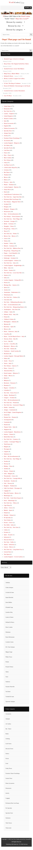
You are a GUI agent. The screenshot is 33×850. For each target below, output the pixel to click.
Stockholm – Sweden (9, 481)
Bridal (5, 378)
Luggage (6, 490)
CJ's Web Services (23, 844)
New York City (8, 111)
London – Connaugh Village (11, 441)
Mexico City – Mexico (10, 236)
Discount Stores (8, 539)
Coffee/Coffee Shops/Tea (10, 167)
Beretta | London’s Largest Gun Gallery (14, 78)
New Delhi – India (9, 525)
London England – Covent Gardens (13, 556)
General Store (7, 552)
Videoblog (8, 844)
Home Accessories (9, 123)
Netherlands (7, 294)
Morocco (6, 329)
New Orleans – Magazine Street (12, 201)
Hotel (5, 192)
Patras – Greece (8, 368)
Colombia (6, 390)
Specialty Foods (8, 148)
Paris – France (7, 155)
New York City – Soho (10, 263)
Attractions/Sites (8, 370)
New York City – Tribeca (10, 503)
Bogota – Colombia (9, 388)
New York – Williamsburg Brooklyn (13, 302)
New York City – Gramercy (11, 439)
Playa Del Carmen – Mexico (11, 493)
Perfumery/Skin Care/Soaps (11, 199)
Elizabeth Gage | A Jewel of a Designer (14, 59)
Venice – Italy (7, 363)
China (5, 162)
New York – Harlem (9, 348)
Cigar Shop (7, 505)
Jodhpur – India (8, 312)
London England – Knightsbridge (13, 265)
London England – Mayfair (11, 187)
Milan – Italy (7, 268)
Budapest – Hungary (9, 209)
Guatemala (7, 422)
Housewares (7, 211)
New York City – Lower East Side (13, 272)
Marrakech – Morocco (10, 346)
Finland (6, 512)
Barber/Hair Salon (8, 436)
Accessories (7, 140)
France (5, 152)
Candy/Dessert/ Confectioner (11, 194)
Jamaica (6, 275)
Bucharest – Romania (9, 383)
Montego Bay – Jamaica (10, 285)
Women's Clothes (8, 118)
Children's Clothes (9, 319)
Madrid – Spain (8, 510)
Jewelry (6, 135)
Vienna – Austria (8, 270)
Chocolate (6, 299)
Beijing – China (8, 466)
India (5, 277)
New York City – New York (11, 527)
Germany (6, 170)
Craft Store (7, 150)
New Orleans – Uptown (10, 365)
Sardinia (6, 468)
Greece (6, 238)
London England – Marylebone (12, 432)
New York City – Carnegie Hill (12, 478)
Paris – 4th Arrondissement (11, 456)
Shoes (5, 231)
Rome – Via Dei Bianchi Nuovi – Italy (14, 336)
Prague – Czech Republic (10, 253)
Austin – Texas (8, 361)
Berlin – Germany (8, 223)
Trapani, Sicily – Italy (9, 427)
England (6, 125)
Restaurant (6, 108)
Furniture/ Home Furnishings (11, 138)
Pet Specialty (7, 517)
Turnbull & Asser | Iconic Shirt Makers (14, 68)
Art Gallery (7, 145)
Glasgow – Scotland (9, 397)
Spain (5, 287)
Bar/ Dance (7, 172)
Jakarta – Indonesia (9, 544)
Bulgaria (6, 446)
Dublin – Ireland (8, 407)
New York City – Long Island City (13, 549)
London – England (9, 113)
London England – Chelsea (11, 260)
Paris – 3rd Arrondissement (11, 214)
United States (7, 106)
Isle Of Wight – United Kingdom (12, 412)
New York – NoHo (9, 542)
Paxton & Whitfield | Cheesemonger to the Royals (17, 86)
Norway (6, 463)
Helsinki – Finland (9, 515)
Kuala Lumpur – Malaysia (11, 373)
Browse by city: (14, 26)
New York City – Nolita (10, 233)
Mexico (6, 177)
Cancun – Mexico (8, 547)
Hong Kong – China (9, 228)
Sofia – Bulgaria (8, 473)
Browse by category (14, 30)
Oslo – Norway (8, 483)
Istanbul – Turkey (8, 243)
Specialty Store (8, 130)
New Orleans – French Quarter (12, 216)
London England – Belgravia (11, 143)
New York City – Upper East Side (12, 197)
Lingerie (6, 451)
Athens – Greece (8, 507)
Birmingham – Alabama (10, 321)
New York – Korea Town (10, 392)
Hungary (6, 206)
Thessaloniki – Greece (10, 476)
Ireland (6, 414)
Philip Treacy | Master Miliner (11, 73)
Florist (5, 282)
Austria (6, 290)
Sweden (6, 461)
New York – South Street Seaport (12, 498)
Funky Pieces (7, 189)
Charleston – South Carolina (11, 351)
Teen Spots (7, 554)
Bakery (6, 179)
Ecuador (6, 532)
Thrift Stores (7, 444)
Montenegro (7, 495)
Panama (6, 424)
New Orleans (7, 160)
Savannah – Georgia (9, 221)
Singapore (6, 429)
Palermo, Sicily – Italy (10, 314)
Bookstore (6, 353)
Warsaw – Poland (8, 471)
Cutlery (6, 530)
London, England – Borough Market (13, 356)
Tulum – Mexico (8, 375)
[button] (28, 7)
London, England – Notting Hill (12, 280)
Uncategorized (8, 419)
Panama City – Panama (10, 417)
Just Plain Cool (8, 165)
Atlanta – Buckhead (9, 395)
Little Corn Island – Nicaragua (12, 488)
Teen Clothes (7, 520)
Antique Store (7, 133)
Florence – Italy (8, 182)
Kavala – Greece (8, 522)
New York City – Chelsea (10, 297)
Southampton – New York (11, 309)
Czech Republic (8, 255)
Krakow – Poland (8, 434)
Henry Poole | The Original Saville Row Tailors (16, 63)
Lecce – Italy (7, 341)
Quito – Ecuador (8, 534)
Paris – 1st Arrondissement (11, 304)
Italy (5, 121)
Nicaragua (6, 449)
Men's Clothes (7, 157)
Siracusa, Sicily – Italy (10, 339)
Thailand (6, 174)
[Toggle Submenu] (26, 738)
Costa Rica (7, 334)
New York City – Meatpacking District (14, 307)
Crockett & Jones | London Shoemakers (14, 90)
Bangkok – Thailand (9, 485)
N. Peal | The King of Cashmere (12, 83)
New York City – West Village (12, 219)
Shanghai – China (8, 226)
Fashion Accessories (9, 128)
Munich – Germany (9, 246)
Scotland (6, 204)
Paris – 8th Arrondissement (11, 400)
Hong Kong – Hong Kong (11, 250)
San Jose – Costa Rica (9, 343)
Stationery (6, 454)
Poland (6, 317)
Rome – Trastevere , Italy (10, 331)
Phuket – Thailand (9, 184)
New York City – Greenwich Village (13, 405)
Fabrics (6, 358)
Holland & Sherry (8, 76)
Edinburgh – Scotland (9, 258)
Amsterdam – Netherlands (11, 292)
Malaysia (6, 380)
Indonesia (6, 537)
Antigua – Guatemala (9, 410)
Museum (6, 324)
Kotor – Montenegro (9, 500)
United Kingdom (8, 116)
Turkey (6, 241)
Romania (6, 385)
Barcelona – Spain (9, 326)
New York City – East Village (11, 458)
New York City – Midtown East (12, 248)
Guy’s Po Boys (8, 95)
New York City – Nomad (10, 402)
